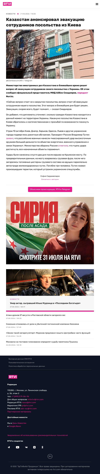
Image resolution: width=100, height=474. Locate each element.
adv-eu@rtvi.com (29, 408)
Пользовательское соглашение (21, 363)
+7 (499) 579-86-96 (20, 396)
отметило (63, 145)
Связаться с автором (50, 179)
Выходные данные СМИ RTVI (20, 359)
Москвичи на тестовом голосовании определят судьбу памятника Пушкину (42, 342)
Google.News (15, 426)
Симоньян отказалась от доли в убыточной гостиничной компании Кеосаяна (42, 324)
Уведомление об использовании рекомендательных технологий (37, 435)
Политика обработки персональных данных (27, 366)
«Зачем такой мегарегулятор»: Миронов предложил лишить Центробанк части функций (48, 333)
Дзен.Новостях (19, 423)
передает (82, 92)
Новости (11, 14)
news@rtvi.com (29, 402)
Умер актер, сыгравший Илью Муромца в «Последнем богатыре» (45, 303)
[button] (97, 3)
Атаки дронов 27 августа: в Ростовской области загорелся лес (35, 315)
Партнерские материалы (19, 411)
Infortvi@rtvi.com (35, 399)
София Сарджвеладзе (50, 176)
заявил (9, 138)
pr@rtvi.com (27, 405)
